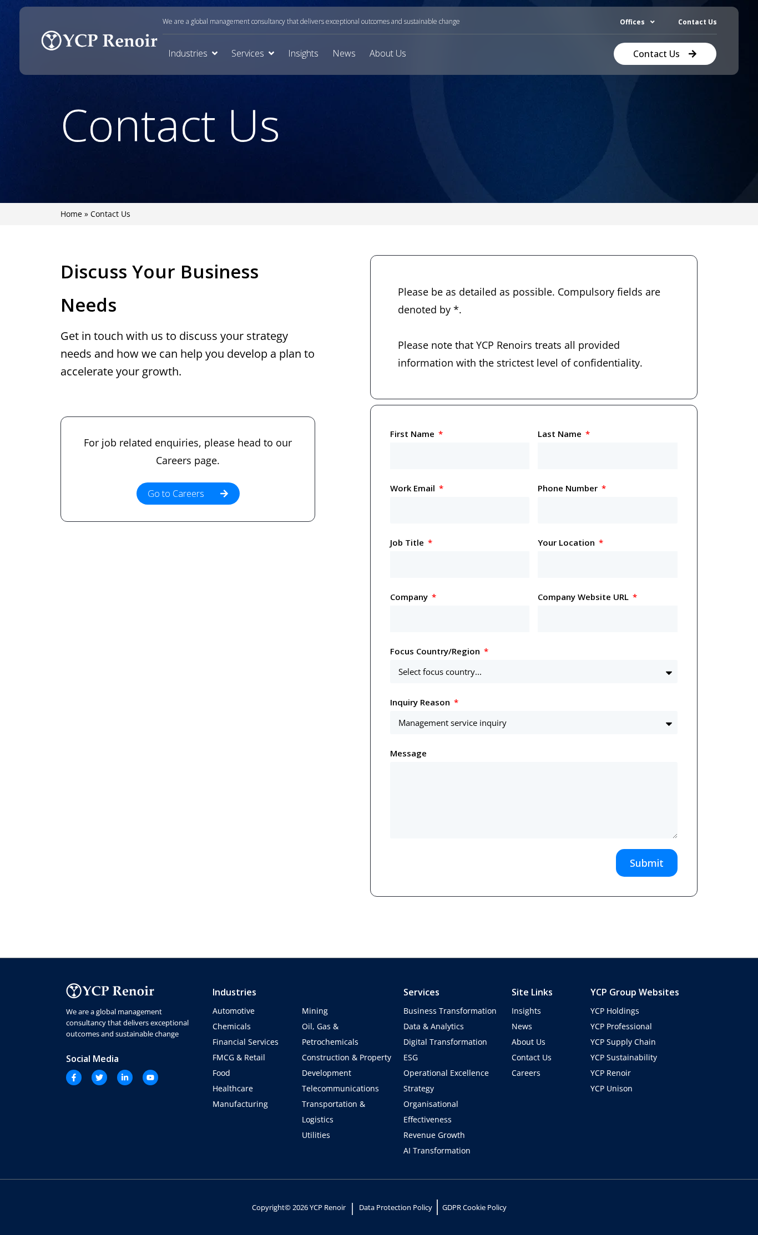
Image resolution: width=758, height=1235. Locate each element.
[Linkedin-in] (125, 1077)
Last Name (561, 433)
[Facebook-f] (74, 1077)
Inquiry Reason (421, 702)
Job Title (408, 542)
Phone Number (569, 488)
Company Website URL (584, 596)
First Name (413, 433)
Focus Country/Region (436, 651)
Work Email (413, 488)
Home (71, 214)
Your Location (567, 542)
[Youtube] (150, 1077)
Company (410, 596)
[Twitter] (99, 1077)
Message (408, 753)
